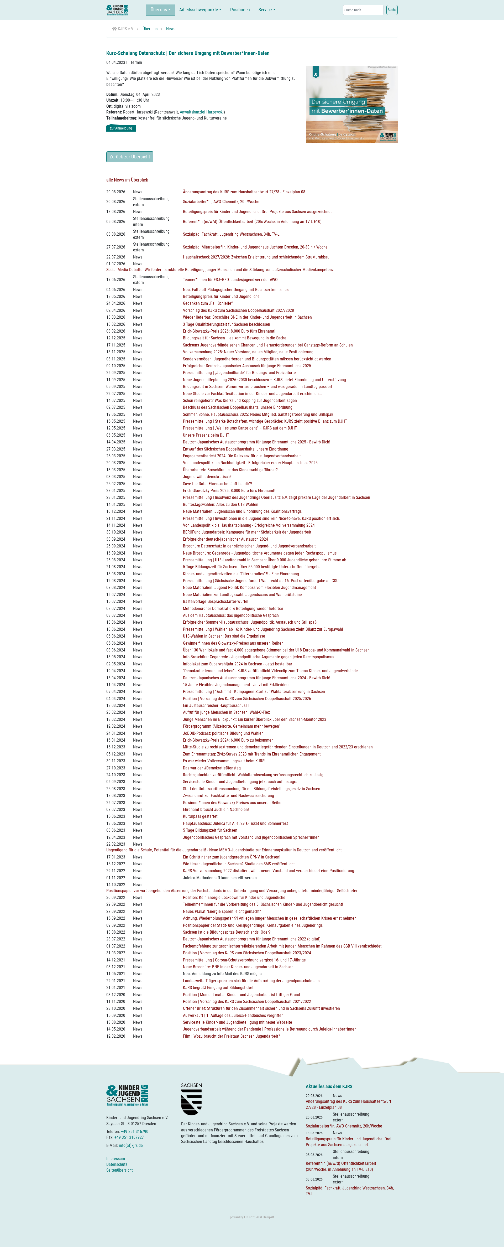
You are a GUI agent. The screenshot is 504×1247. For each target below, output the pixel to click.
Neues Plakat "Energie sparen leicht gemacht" (222, 911)
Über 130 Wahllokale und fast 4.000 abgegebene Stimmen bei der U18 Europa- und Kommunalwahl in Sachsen (276, 650)
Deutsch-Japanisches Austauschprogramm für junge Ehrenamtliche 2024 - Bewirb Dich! (256, 677)
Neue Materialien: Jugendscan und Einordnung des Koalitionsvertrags (242, 511)
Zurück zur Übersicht (129, 157)
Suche (392, 10)
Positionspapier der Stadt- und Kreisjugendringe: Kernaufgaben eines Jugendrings (253, 925)
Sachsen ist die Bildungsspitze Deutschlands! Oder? (227, 932)
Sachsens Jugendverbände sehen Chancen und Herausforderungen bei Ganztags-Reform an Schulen (268, 345)
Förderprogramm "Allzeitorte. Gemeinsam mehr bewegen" (231, 726)
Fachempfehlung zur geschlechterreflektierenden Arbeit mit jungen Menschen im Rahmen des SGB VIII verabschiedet (282, 946)
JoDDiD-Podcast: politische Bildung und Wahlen (223, 733)
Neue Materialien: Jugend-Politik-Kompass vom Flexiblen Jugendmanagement (249, 587)
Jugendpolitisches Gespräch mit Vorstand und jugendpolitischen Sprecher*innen (251, 837)
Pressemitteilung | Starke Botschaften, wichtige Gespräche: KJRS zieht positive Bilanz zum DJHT (265, 421)
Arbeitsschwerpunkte (198, 9)
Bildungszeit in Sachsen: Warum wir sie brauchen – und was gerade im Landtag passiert (257, 386)
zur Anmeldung (121, 128)
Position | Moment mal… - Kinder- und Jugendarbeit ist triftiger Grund (241, 994)
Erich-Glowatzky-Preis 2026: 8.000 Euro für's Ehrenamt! (229, 331)
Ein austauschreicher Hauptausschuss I (216, 705)
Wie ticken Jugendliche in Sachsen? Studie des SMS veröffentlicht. (239, 863)
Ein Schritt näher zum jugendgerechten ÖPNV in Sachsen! (231, 857)
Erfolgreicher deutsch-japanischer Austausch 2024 (225, 539)
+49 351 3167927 (129, 1137)
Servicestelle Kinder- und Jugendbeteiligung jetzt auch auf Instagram (242, 781)
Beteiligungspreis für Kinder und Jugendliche (221, 296)
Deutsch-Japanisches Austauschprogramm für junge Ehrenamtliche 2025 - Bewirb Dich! (256, 441)
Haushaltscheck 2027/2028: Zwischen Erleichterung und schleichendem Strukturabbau (256, 257)
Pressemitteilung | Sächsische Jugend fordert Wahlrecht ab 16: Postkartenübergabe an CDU (261, 580)
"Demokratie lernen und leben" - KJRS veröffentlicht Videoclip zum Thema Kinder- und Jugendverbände (270, 670)
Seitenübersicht (119, 1170)
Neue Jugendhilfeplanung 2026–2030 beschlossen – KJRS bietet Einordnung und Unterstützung (264, 379)
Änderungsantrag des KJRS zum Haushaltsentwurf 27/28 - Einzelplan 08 (244, 191)
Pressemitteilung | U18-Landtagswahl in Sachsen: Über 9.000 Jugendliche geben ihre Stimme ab (264, 559)
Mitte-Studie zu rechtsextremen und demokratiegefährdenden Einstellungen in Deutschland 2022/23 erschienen (278, 746)
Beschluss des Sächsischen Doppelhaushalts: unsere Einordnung (237, 407)
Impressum (115, 1158)
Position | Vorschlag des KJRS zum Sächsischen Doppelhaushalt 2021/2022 (247, 1001)
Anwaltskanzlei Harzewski (202, 112)
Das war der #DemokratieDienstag (212, 767)
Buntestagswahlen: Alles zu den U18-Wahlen (220, 504)
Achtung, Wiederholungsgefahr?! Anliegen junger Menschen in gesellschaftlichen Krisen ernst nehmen (269, 918)
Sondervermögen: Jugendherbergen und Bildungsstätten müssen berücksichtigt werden (257, 358)
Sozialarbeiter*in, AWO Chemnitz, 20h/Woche (221, 201)
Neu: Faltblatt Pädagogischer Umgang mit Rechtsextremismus (235, 289)
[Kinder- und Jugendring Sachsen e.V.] (117, 10)
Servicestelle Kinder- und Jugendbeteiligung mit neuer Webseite (237, 1022)
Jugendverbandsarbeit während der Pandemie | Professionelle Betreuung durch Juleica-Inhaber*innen (269, 1029)
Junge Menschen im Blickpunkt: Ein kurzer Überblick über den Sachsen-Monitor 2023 (254, 719)
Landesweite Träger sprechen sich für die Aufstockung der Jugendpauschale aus (251, 980)
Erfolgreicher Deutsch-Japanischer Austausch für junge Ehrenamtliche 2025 (247, 365)
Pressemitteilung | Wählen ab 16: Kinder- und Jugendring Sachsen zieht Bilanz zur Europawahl (263, 629)
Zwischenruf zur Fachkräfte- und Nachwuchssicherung (228, 795)
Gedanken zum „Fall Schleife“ (208, 303)
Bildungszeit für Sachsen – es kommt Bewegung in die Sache (234, 337)
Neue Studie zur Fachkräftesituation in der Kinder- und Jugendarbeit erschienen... (252, 393)
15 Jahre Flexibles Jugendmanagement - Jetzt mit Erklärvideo (235, 684)
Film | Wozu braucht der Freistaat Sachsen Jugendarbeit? (231, 1036)
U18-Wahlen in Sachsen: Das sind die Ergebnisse (224, 636)
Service (265, 9)
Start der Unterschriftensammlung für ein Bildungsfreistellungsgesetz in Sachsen (251, 788)
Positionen (240, 9)
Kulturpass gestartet (200, 816)
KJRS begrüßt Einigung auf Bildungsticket (218, 987)
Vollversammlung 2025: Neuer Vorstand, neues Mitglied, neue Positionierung (248, 351)
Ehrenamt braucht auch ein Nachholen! (216, 809)
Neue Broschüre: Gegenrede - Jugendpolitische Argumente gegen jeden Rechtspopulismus (260, 553)
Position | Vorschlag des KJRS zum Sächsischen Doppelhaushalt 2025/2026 (247, 698)
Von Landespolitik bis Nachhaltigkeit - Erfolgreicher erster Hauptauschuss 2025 (250, 462)
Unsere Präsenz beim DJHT (206, 435)
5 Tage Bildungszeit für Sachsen (210, 830)
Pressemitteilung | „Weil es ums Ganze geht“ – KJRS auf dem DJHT (240, 428)
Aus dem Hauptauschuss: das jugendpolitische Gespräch (231, 615)
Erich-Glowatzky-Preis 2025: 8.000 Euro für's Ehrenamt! (229, 490)
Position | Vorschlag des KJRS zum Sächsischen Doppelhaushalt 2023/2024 (247, 952)
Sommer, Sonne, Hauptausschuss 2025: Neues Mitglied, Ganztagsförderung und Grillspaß (258, 414)
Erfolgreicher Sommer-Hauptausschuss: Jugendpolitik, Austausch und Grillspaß (250, 622)
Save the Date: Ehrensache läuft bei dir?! (217, 483)
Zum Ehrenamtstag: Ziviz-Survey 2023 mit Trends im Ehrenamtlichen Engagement (252, 754)
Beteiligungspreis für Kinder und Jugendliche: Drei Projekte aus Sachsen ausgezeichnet (257, 211)
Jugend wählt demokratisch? (207, 476)
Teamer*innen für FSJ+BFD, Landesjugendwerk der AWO (230, 279)
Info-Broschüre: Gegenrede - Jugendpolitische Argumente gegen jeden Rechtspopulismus (258, 656)
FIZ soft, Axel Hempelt (259, 1217)
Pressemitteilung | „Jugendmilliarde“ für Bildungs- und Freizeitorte (239, 372)
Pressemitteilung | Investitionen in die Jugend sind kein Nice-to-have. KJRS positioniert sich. (261, 518)
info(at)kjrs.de (131, 1145)
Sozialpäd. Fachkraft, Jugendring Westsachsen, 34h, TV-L (231, 234)
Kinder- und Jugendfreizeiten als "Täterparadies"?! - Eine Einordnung (241, 573)
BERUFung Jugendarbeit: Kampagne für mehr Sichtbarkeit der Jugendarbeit (247, 532)
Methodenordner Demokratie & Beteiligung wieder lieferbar (233, 608)
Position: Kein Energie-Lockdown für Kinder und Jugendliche (234, 897)
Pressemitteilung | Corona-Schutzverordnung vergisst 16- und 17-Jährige (244, 960)
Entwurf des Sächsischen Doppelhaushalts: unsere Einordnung (235, 449)
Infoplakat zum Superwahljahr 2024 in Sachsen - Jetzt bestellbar (237, 663)
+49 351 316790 (134, 1131)
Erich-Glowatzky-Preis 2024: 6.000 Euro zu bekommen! (229, 740)
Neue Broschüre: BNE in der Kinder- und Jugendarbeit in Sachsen (238, 966)
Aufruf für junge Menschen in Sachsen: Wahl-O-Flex (226, 712)
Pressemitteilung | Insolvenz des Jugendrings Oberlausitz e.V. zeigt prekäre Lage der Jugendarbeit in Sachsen (276, 497)
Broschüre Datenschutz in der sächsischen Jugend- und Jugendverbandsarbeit (249, 546)
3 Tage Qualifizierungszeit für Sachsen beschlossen (226, 324)
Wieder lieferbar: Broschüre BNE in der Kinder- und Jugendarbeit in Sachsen (247, 317)
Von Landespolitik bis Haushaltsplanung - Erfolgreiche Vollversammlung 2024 (249, 525)
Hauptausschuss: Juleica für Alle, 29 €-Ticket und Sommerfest (235, 823)
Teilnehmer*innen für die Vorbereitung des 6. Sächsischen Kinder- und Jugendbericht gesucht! (263, 904)
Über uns (159, 9)
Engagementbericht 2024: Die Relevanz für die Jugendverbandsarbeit (242, 455)
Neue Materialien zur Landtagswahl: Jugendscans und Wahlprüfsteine (242, 594)
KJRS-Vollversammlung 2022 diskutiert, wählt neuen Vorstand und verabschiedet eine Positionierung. (269, 870)
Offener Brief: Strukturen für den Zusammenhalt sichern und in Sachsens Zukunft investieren (261, 1008)
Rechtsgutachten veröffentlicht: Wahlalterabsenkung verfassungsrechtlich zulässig (253, 774)
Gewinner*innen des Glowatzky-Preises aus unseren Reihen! (234, 643)
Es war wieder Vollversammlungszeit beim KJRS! (224, 760)
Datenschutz (116, 1164)
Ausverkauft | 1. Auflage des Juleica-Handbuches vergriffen (233, 1015)
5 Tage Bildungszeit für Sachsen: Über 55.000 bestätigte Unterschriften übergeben (253, 566)
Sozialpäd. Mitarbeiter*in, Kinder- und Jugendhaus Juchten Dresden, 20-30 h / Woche (255, 247)
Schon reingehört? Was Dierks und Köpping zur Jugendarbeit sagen (240, 400)
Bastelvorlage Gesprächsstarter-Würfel (215, 601)
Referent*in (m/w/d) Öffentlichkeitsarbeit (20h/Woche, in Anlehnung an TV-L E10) (252, 221)
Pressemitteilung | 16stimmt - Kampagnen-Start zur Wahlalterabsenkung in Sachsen (254, 691)
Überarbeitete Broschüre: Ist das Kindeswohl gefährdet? (230, 469)
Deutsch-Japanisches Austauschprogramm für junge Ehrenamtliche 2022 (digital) (252, 938)
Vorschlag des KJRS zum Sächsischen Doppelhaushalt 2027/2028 (238, 310)
